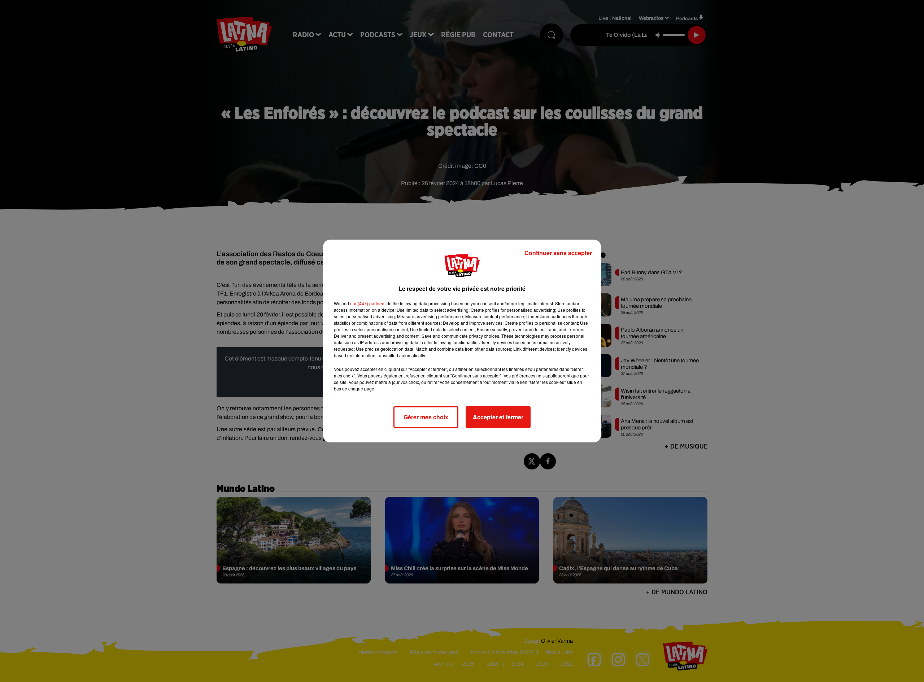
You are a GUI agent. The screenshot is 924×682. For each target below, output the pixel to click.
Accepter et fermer (498, 417)
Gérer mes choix (426, 417)
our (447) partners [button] (367, 303)
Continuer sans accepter (558, 253)
